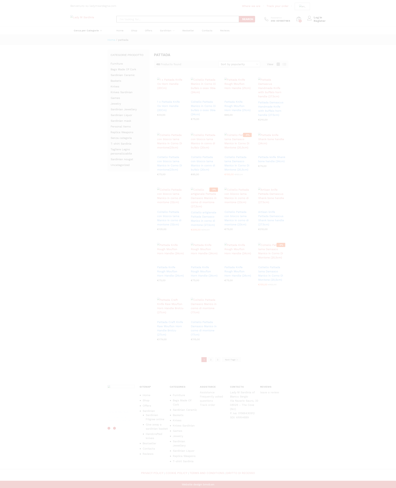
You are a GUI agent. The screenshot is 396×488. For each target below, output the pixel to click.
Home (119, 30)
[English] (302, 6)
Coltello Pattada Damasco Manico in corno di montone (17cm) (204, 328)
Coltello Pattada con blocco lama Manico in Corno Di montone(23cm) (169, 163)
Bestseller (188, 30)
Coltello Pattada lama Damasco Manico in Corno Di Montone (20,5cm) (236, 163)
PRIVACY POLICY (152, 473)
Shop (134, 30)
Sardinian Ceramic (123, 75)
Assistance (276, 17)
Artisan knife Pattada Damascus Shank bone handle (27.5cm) (271, 218)
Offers (148, 30)
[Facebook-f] (109, 428)
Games (115, 97)
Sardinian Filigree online (155, 417)
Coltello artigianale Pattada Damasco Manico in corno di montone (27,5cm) (203, 218)
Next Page (230, 359)
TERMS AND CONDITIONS (206, 473)
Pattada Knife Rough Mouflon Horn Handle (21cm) (237, 106)
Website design (192, 484)
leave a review (269, 392)
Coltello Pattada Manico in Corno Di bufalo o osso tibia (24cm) (203, 108)
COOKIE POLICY (176, 473)
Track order (207, 404)
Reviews (225, 30)
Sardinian (149, 410)
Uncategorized (120, 165)
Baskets (116, 80)
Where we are (251, 6)
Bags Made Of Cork (123, 69)
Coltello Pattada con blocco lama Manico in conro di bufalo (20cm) (203, 163)
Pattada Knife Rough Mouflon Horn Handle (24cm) (170, 271)
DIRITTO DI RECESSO (240, 473)
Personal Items (121, 126)
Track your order (277, 6)
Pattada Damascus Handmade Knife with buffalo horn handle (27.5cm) (270, 108)
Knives (115, 86)
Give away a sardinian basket (157, 426)
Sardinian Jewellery (124, 109)
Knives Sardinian (122, 92)
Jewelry (116, 103)
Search (247, 19)
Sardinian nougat (122, 159)
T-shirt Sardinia (121, 143)
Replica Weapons (122, 132)
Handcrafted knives (154, 436)
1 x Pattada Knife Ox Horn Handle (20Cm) (168, 106)
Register (320, 20)
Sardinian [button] (165, 30)
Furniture (117, 63)
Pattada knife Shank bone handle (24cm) (271, 159)
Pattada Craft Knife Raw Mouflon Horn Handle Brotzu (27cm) (170, 328)
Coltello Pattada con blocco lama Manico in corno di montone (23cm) (236, 218)
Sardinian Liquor (121, 115)
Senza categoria (121, 137)
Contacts (207, 30)
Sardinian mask (121, 120)
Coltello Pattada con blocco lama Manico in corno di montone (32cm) (169, 218)
